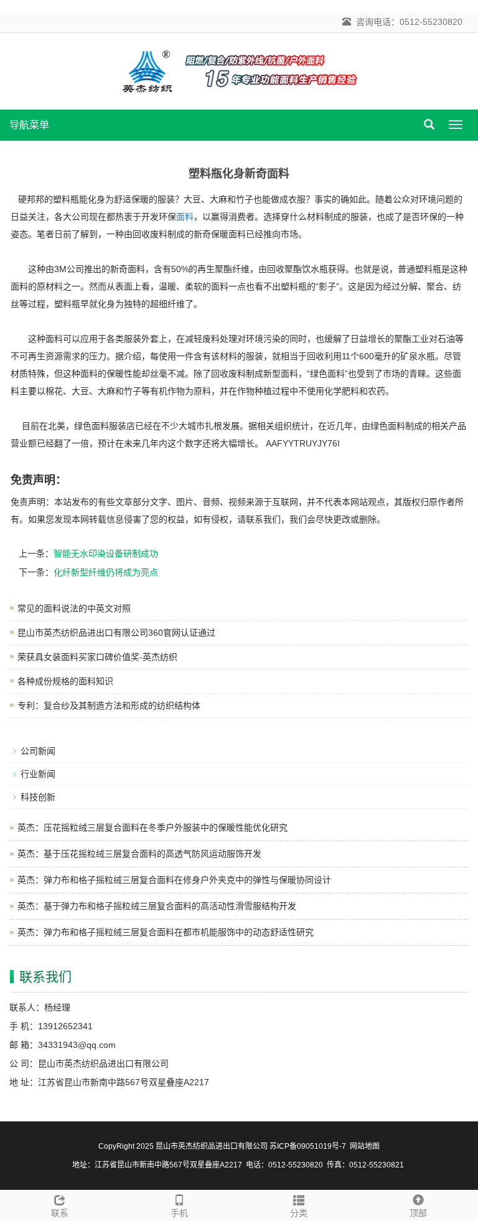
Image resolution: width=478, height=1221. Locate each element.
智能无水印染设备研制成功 (106, 554)
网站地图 (365, 1146)
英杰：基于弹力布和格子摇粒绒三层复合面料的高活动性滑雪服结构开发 (156, 906)
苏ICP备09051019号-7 (307, 1146)
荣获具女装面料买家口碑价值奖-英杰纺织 (97, 657)
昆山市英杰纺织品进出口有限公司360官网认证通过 (116, 633)
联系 (59, 1213)
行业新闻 (38, 774)
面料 (185, 217)
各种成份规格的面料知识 (65, 681)
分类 (298, 1213)
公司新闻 (38, 751)
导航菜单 (29, 125)
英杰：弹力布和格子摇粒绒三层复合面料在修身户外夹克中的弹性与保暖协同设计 (174, 880)
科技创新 (38, 797)
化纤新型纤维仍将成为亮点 (106, 572)
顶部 (418, 1213)
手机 (179, 1213)
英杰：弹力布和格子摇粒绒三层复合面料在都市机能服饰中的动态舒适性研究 (165, 932)
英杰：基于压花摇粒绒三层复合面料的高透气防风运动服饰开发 (139, 854)
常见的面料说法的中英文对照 (74, 608)
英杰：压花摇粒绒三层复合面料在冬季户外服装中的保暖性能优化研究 (152, 827)
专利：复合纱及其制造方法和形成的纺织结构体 (108, 705)
